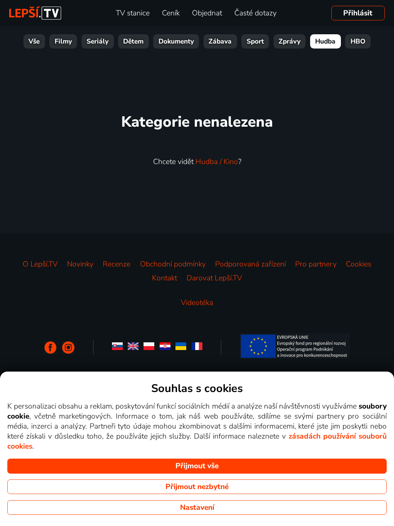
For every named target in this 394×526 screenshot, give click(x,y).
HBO (358, 41)
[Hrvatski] (165, 347)
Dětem (133, 41)
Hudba (325, 41)
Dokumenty (176, 41)
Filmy (63, 41)
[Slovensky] (117, 347)
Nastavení (197, 508)
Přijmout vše (197, 466)
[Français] (197, 347)
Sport (255, 41)
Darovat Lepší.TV (214, 278)
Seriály (98, 41)
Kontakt (164, 278)
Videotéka (197, 303)
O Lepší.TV (40, 264)
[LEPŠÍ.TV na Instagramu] (68, 347)
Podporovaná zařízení (250, 264)
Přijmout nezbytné (197, 487)
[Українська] (180, 347)
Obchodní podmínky (173, 264)
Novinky (80, 264)
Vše (34, 41)
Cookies (358, 264)
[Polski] (149, 347)
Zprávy (290, 41)
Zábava (220, 41)
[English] (133, 347)
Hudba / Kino (216, 162)
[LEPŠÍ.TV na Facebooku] (50, 347)
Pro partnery (316, 264)
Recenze (116, 264)
